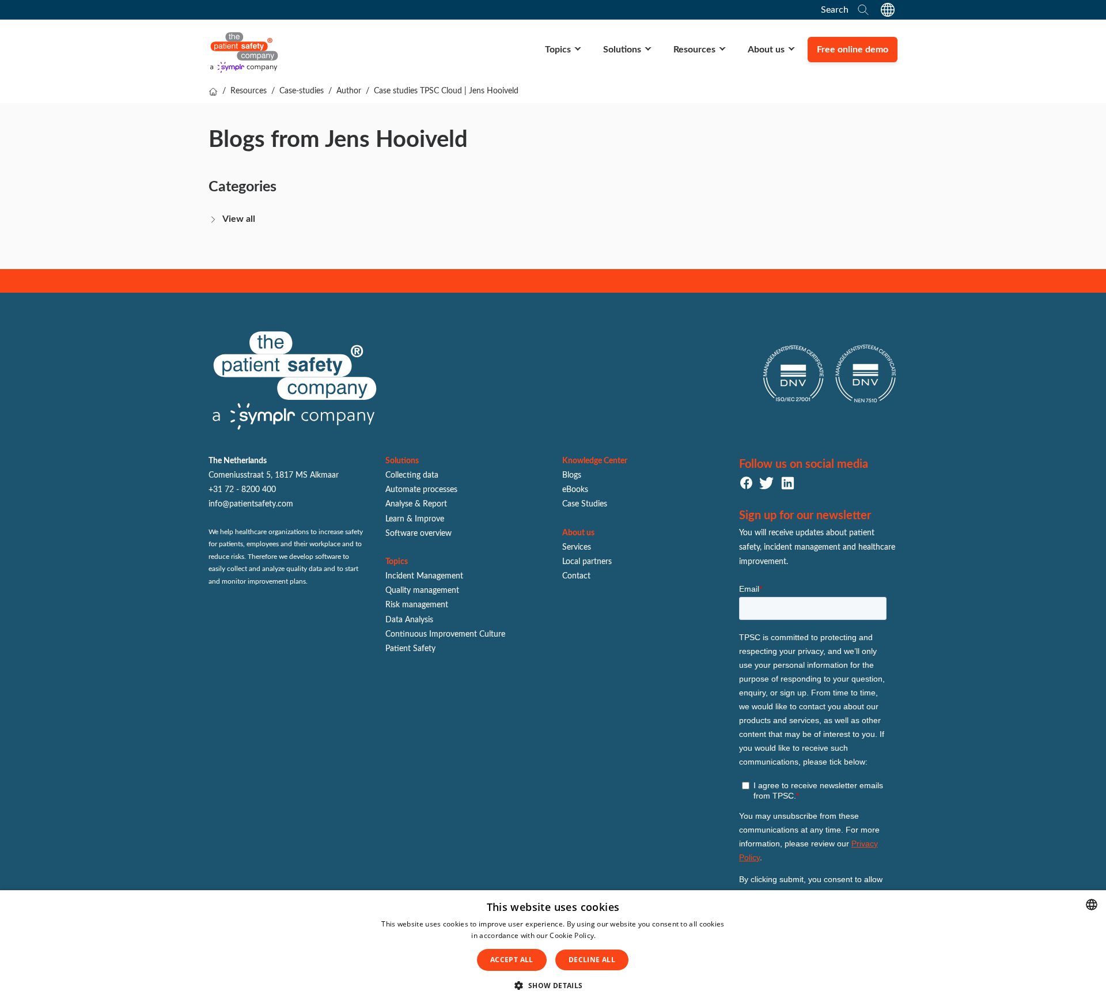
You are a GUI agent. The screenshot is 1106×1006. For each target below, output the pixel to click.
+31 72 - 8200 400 (242, 490)
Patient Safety (410, 649)
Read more (616, 935)
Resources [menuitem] (694, 49)
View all (238, 219)
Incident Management (424, 576)
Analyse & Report (416, 504)
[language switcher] (887, 10)
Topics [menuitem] (558, 49)
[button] (552, 985)
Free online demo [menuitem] (852, 49)
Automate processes (421, 490)
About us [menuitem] (766, 49)
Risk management (416, 605)
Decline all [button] (592, 960)
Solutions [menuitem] (622, 49)
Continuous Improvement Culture (445, 634)
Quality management (422, 591)
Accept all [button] (511, 960)
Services (576, 547)
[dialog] (553, 948)
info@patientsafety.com (251, 504)
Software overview (418, 534)
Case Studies (584, 504)
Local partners (587, 562)
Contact (576, 576)
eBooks (575, 490)
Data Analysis (409, 620)
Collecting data (411, 475)
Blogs (571, 475)
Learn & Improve (414, 519)
